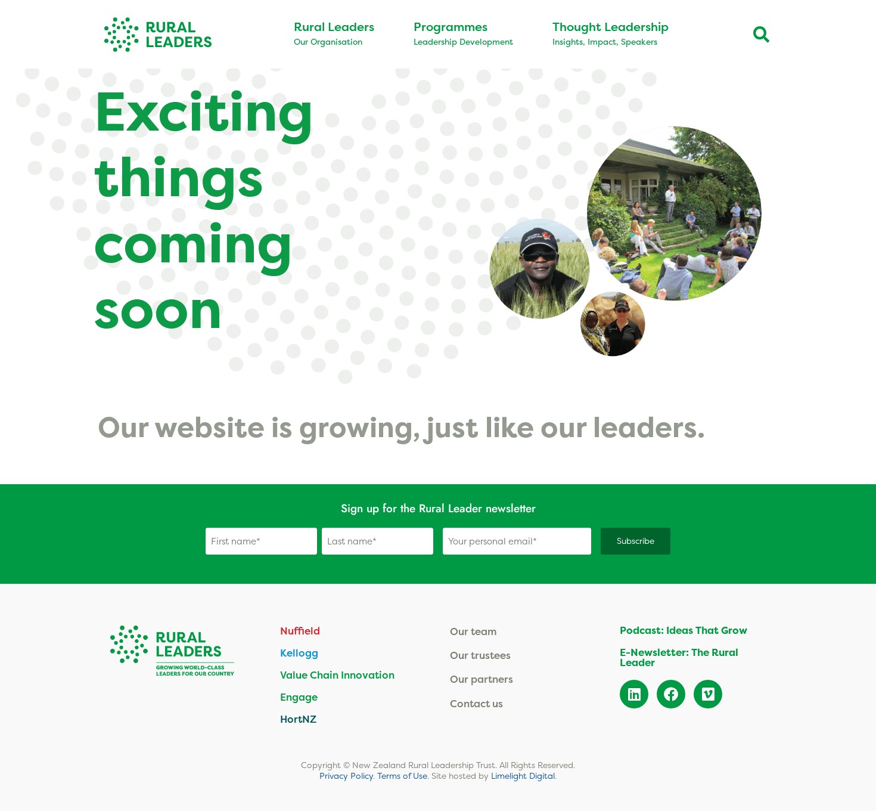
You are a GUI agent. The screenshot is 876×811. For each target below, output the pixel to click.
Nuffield (300, 630)
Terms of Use (402, 775)
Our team (473, 631)
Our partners (481, 679)
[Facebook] (671, 694)
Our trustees (480, 655)
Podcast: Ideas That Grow (683, 630)
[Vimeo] (708, 694)
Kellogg (299, 653)
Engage (299, 697)
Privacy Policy (346, 775)
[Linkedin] (634, 694)
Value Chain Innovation (337, 675)
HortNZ (298, 719)
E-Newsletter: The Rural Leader (679, 657)
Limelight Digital (523, 775)
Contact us (476, 703)
